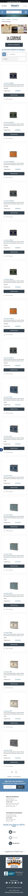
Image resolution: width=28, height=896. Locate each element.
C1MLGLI (6, 285)
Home (3, 19)
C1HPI (5, 481)
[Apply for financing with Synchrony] (14, 16)
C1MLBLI (6, 245)
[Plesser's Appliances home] (15, 6)
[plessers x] (9, 883)
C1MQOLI (6, 324)
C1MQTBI (6, 206)
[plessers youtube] (15, 883)
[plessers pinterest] (21, 883)
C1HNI (5, 402)
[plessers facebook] (7, 883)
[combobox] (17, 54)
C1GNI (5, 756)
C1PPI (5, 716)
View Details (14, 95)
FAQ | (18, 890)
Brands (8, 19)
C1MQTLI (6, 363)
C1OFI (5, 559)
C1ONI (5, 520)
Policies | (14, 890)
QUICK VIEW (14, 76)
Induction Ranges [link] (6, 22)
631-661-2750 (9, 802)
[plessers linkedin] (12, 883)
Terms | (10, 890)
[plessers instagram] (18, 883)
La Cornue (14, 19)
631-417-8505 (9, 818)
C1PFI (5, 677)
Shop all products (14, 45)
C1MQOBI (6, 167)
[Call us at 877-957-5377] (10, 843)
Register (20, 786)
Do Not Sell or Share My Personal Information (14, 892)
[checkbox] (4, 99)
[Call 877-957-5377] (26, 6)
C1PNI (5, 638)
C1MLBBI (6, 88)
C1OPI (5, 599)
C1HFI (5, 442)
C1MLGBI (6, 128)
